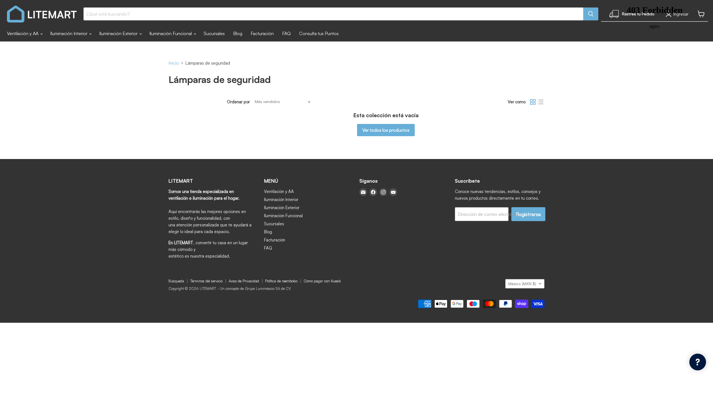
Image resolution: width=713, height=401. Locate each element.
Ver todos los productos (385, 130)
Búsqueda (176, 281)
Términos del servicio (206, 281)
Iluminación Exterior (119, 33)
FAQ (286, 33)
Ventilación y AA (23, 33)
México (522, 283)
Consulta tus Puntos (319, 33)
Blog (237, 33)
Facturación (262, 33)
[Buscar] (590, 14)
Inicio (174, 62)
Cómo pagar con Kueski (322, 281)
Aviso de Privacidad (244, 281)
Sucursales (214, 33)
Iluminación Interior (69, 33)
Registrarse (528, 214)
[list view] (540, 102)
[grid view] (533, 102)
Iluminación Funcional (171, 33)
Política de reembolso (281, 281)
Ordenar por (238, 101)
